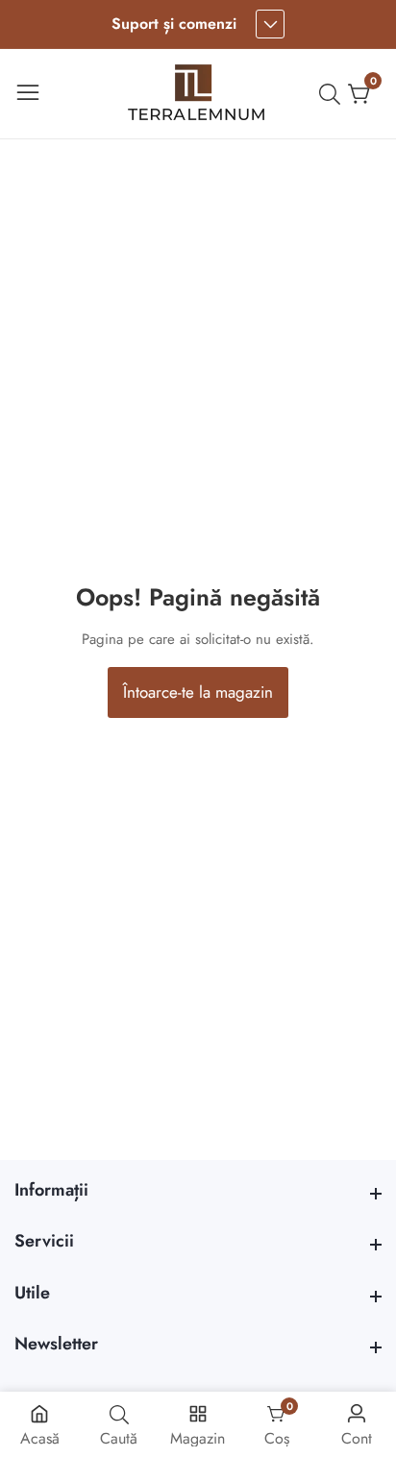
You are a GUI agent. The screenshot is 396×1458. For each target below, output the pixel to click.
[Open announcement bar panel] (270, 24)
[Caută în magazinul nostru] (333, 94)
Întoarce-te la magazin (198, 692)
